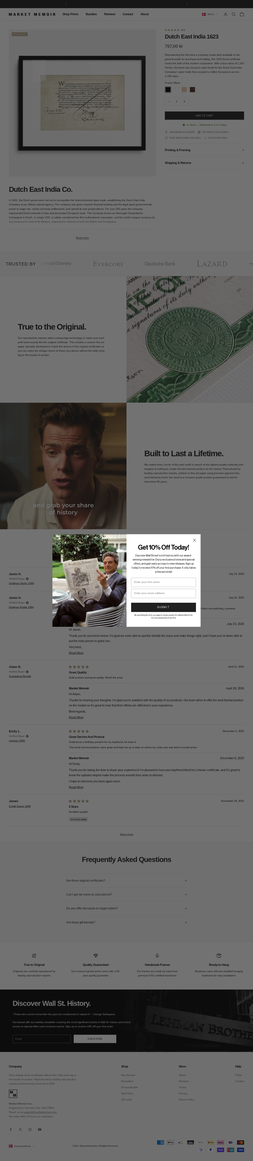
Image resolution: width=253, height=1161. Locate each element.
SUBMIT (163, 607)
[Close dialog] (194, 540)
